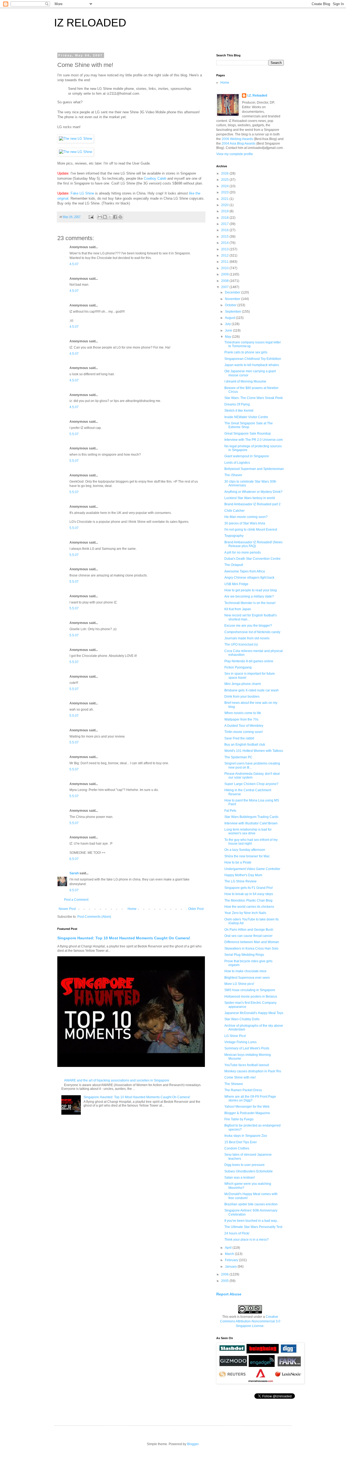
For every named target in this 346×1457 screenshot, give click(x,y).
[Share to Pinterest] (120, 217)
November (233, 299)
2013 (225, 249)
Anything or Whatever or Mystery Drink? (253, 492)
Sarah (74, 873)
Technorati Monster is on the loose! (249, 603)
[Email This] (99, 217)
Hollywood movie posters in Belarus (250, 996)
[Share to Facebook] (115, 217)
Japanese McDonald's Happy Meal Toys (253, 1013)
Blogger (192, 1444)
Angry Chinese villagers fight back (249, 577)
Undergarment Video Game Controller (252, 869)
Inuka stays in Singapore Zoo (245, 1136)
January (231, 1266)
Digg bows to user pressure (244, 1165)
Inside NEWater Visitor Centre (246, 417)
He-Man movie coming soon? (246, 517)
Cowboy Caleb (155, 178)
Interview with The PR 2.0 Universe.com (253, 440)
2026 (225, 173)
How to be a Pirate (237, 862)
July (228, 324)
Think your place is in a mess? (246, 1239)
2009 (225, 274)
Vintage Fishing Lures (240, 1042)
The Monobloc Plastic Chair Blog (248, 900)
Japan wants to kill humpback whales (251, 365)
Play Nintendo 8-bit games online (248, 661)
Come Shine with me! (240, 1077)
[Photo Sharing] (75, 139)
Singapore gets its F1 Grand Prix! (248, 888)
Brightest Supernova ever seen (247, 978)
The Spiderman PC (238, 757)
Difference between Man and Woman (251, 942)
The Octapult (233, 565)
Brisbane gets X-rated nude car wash (251, 690)
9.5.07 (74, 890)
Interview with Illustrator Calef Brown (251, 823)
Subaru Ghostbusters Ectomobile (248, 1171)
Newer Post (67, 909)
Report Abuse (228, 1294)
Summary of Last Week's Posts (246, 1048)
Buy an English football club (244, 744)
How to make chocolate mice (245, 971)
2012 (225, 255)
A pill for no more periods (242, 552)
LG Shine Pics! (235, 1036)
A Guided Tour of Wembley (243, 726)
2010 (225, 268)
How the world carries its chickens (249, 907)
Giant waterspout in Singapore (246, 456)
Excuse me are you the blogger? (248, 625)
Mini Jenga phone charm (242, 684)
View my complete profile (234, 154)
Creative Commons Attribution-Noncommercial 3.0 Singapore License (250, 1321)
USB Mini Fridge (236, 584)
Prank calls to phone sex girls (245, 352)
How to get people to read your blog (250, 590)
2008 (225, 281)
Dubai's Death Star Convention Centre (252, 559)
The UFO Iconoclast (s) (241, 644)
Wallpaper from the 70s (241, 719)
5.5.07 (74, 434)
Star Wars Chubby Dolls (242, 1019)
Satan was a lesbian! (239, 1177)
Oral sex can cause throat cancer (248, 936)
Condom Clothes (236, 1148)
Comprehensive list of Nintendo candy (252, 632)
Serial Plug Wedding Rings (244, 955)
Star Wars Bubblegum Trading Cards (251, 817)
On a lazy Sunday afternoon (244, 850)
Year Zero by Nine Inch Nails (245, 913)
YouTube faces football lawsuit (246, 1065)
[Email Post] (90, 216)
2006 (225, 1274)
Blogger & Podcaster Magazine (247, 1113)
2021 (225, 199)
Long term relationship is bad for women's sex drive (248, 831)
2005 (225, 1281)
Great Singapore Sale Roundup (247, 433)
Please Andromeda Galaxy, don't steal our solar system (252, 775)
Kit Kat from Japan (237, 609)
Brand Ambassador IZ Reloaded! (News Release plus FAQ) (253, 544)
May (228, 337)
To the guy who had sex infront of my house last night (251, 841)
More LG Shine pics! (239, 984)
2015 (225, 236)
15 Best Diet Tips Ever (240, 1142)
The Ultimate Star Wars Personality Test (253, 1227)
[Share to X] (110, 217)
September (233, 311)
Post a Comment (76, 900)
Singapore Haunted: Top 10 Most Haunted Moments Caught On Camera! (123, 938)
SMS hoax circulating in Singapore (249, 990)
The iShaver (233, 475)
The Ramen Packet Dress (243, 1090)
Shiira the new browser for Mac (247, 856)
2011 (225, 262)
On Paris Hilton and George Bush (248, 929)
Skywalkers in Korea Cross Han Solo (251, 948)
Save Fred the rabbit (239, 738)
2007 (225, 287)
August (230, 318)
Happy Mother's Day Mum (243, 875)
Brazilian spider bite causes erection (251, 1204)
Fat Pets (230, 811)
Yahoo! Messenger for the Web (247, 1106)
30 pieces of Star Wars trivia (244, 523)
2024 (225, 186)
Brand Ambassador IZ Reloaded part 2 (252, 504)
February (232, 1260)
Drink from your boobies (242, 696)
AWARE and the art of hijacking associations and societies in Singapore (116, 1080)
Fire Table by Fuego (239, 1119)
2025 (225, 180)
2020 (225, 205)
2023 (225, 192)
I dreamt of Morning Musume (245, 381)
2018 (225, 218)
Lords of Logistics (237, 463)
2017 (225, 224)
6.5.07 (74, 859)
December (233, 292)
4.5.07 (74, 264)
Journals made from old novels (247, 638)
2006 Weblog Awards (237, 139)
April (228, 1248)
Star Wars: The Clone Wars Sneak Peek (253, 398)
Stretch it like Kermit (238, 410)
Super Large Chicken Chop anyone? (251, 784)
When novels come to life (242, 713)
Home (132, 909)
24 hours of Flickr (236, 1233)
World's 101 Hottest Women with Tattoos (253, 751)
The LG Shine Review (240, 881)
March (230, 1254)
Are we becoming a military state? (249, 596)
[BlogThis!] (105, 217)
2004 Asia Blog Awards (238, 143)
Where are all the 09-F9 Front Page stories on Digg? (250, 1098)
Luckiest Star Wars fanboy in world (249, 498)
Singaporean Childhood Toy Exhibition (252, 359)
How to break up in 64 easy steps (248, 894)
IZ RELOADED (90, 23)
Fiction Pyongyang (238, 667)
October (231, 305)
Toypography (234, 536)
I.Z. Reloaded (257, 95)
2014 (225, 243)
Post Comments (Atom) (94, 917)
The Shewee (233, 1084)
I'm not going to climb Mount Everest (250, 529)
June (229, 330)
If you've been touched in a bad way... (251, 1221)
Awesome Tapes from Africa (244, 571)
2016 (225, 230)
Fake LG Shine (82, 193)
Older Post (196, 909)
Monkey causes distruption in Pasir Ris (252, 1071)
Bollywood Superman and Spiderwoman (254, 469)
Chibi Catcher (234, 511)
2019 (225, 211)
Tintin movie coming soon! (243, 732)
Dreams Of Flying (237, 404)
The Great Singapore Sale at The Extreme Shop (248, 425)
